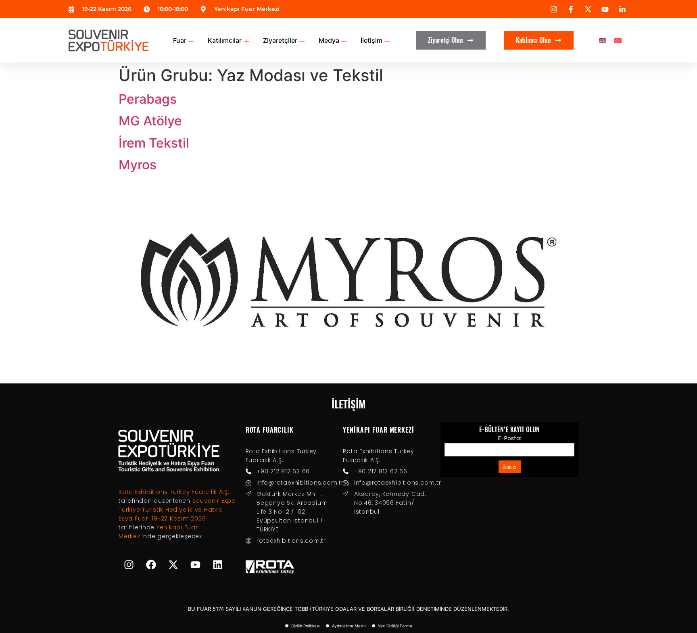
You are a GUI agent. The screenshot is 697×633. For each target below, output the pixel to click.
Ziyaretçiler (280, 40)
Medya (329, 40)
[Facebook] (151, 565)
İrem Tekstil (154, 143)
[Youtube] (195, 565)
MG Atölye (150, 121)
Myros (138, 165)
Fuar (179, 40)
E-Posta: (509, 438)
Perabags (148, 99)
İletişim (371, 40)
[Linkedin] (217, 565)
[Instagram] (129, 565)
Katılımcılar (225, 40)
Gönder (510, 467)
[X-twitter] (173, 565)
